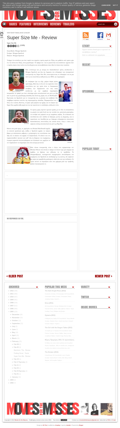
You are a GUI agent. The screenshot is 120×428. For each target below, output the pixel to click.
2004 (11, 380)
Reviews (55, 24)
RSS (108, 420)
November (15, 317)
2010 (11, 297)
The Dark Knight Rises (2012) (55, 291)
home (4, 24)
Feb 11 (16, 365)
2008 (11, 303)
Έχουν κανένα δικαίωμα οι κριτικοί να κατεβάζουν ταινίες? (96, 51)
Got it (115, 5)
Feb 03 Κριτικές (19, 371)
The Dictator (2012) (51, 352)
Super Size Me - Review (22, 356)
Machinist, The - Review (22, 350)
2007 (11, 306)
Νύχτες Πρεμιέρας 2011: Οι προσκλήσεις (59, 340)
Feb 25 (16, 347)
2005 (11, 311)
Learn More (106, 5)
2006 (11, 309)
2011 (11, 294)
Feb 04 (16, 368)
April (14, 335)
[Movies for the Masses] (60, 10)
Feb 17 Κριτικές (19, 362)
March (14, 338)
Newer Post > (103, 276)
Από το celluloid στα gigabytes (93, 55)
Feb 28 (16, 344)
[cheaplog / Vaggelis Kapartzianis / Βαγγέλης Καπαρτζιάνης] (95, 409)
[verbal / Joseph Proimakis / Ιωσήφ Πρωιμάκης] (85, 409)
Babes (13, 24)
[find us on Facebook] (100, 36)
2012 (11, 291)
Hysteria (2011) (50, 315)
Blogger (81, 425)
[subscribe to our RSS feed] (85, 36)
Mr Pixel (45, 425)
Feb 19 (16, 359)
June (14, 329)
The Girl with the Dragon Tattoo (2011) (58, 327)
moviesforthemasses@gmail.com (89, 420)
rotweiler (68, 425)
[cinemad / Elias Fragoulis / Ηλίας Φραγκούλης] (106, 409)
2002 (11, 383)
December (15, 314)
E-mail (113, 420)
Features (25, 24)
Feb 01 (16, 374)
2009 (11, 300)
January (15, 377)
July (13, 326)
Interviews (40, 24)
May (13, 332)
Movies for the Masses (21, 420)
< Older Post (15, 276)
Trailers (68, 24)
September (16, 323)
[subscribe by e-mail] (108, 36)
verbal (17, 33)
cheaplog (57, 425)
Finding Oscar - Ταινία (21, 353)
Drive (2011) (49, 303)
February (15, 341)
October (15, 320)
